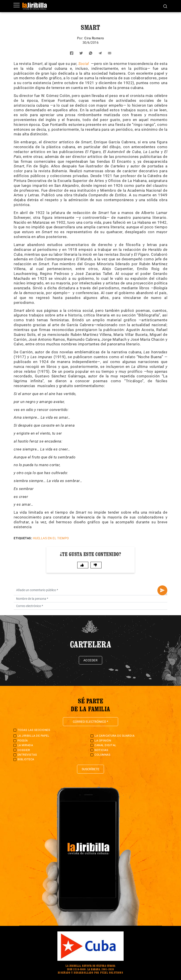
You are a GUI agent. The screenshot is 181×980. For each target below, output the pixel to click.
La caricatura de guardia (114, 735)
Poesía (22, 740)
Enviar (162, 590)
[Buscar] (165, 6)
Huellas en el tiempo (51, 538)
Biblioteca (25, 759)
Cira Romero (94, 38)
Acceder (90, 660)
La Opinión (102, 740)
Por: (81, 38)
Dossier (23, 750)
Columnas (102, 754)
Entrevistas (27, 754)
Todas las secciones (33, 730)
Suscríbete (90, 769)
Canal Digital (105, 745)
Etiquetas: (23, 538)
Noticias (101, 750)
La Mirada (25, 745)
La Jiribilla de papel (33, 735)
